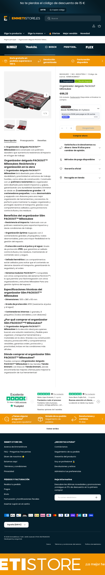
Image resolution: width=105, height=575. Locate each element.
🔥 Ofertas (54, 33)
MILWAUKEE (64, 74)
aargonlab (18, 539)
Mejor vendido (70, 33)
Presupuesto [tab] (27, 140)
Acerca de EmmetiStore (15, 446)
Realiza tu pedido (12, 484)
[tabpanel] (27, 261)
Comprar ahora (80, 136)
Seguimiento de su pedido (67, 451)
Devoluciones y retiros (65, 466)
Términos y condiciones (15, 466)
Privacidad (9, 471)
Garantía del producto (65, 456)
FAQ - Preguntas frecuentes (17, 451)
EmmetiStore (14, 537)
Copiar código (58, 10)
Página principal (10, 40)
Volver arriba (52, 429)
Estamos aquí (10, 461)
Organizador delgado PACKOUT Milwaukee (32, 40)
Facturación (75, 97)
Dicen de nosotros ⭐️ (14, 456)
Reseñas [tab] (42, 140)
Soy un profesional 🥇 (65, 461)
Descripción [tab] (10, 140)
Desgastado (88, 128)
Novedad (85, 33)
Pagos (7, 489)
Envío (6, 494)
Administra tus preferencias (68, 471)
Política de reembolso (93, 544)
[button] (99, 26)
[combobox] (73, 18)
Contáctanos (61, 446)
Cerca (48, 544)
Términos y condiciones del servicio (68, 544)
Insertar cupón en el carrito (17, 504)
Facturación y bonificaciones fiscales (21, 499)
